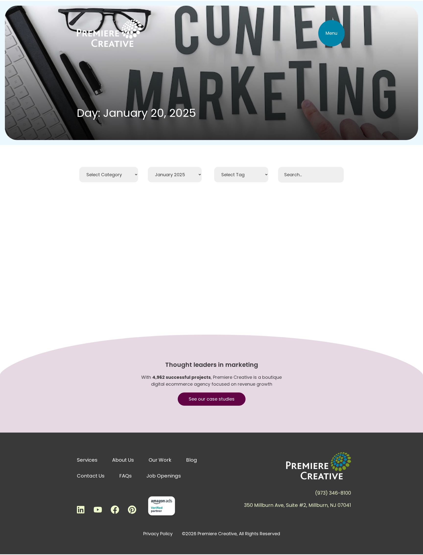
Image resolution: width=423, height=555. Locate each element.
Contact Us (91, 475)
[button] (331, 33)
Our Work (160, 460)
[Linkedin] (80, 509)
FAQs (125, 475)
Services (87, 460)
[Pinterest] (132, 509)
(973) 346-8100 (333, 493)
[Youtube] (97, 509)
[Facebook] (114, 509)
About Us (123, 460)
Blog (191, 460)
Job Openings (163, 475)
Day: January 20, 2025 (136, 113)
